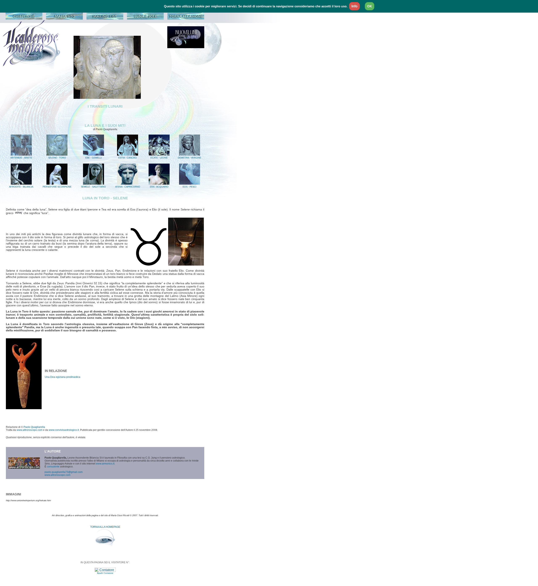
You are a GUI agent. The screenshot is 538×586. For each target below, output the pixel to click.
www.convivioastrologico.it (64, 430)
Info (354, 6)
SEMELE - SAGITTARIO (93, 186)
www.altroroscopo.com (29, 430)
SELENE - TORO (57, 157)
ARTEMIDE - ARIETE (21, 157)
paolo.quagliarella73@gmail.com (64, 472)
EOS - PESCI (189, 186)
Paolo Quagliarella (34, 427)
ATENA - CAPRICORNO (127, 186)
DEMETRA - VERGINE (189, 157)
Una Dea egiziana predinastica (62, 377)
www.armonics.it (105, 463)
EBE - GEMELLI (93, 157)
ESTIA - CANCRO (127, 157)
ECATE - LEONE (159, 157)
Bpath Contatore (105, 573)
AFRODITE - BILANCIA (21, 186)
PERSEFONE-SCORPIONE (57, 186)
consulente (53, 466)
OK (369, 6)
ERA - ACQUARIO (159, 186)
